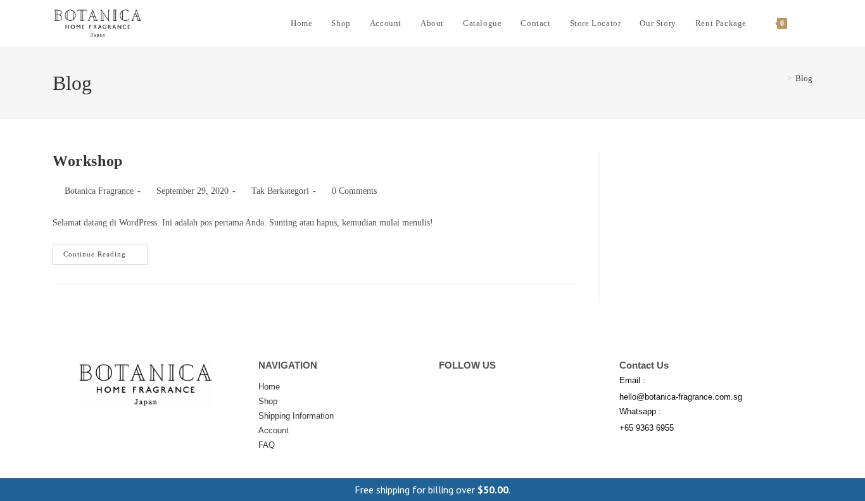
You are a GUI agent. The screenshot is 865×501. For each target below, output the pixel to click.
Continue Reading (105, 251)
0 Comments (354, 191)
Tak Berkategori (280, 191)
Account (273, 430)
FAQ (266, 445)
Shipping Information (296, 416)
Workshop (88, 161)
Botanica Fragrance (99, 191)
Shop (267, 401)
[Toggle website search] (809, 23)
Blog (803, 78)
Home (269, 386)
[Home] (780, 78)
